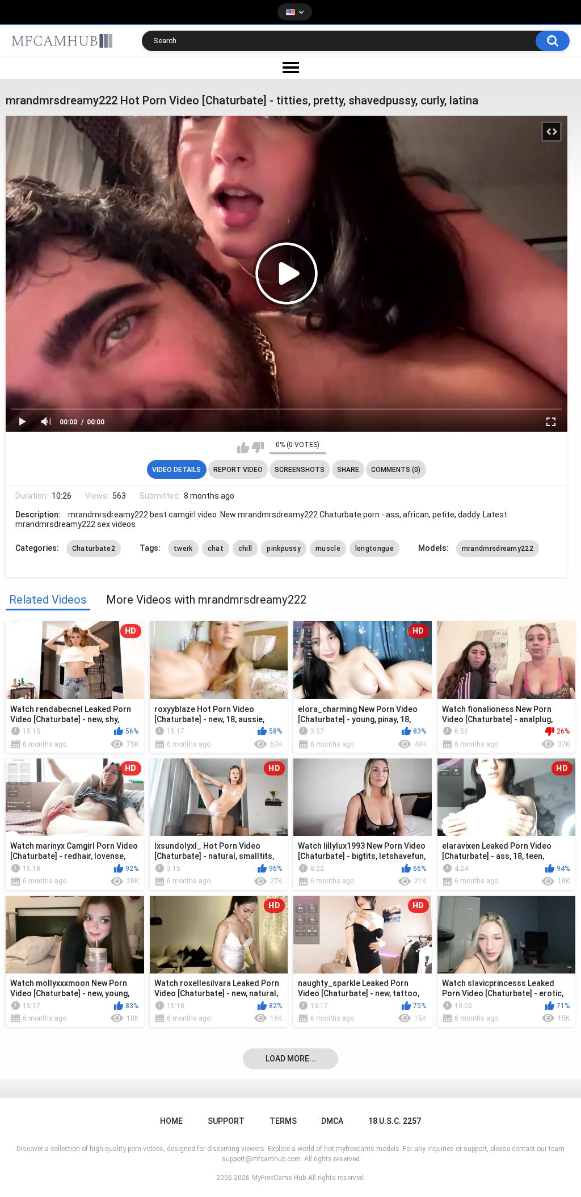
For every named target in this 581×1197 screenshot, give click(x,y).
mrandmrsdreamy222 (497, 549)
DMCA (332, 1121)
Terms (283, 1121)
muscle (327, 549)
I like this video (243, 447)
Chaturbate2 (93, 549)
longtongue (374, 549)
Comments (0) (395, 470)
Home (171, 1121)
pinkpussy (284, 549)
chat (216, 549)
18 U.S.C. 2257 (394, 1121)
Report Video (238, 470)
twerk (183, 549)
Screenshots (300, 470)
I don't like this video (258, 447)
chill (245, 549)
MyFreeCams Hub (279, 1178)
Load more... (291, 1058)
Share (348, 470)
